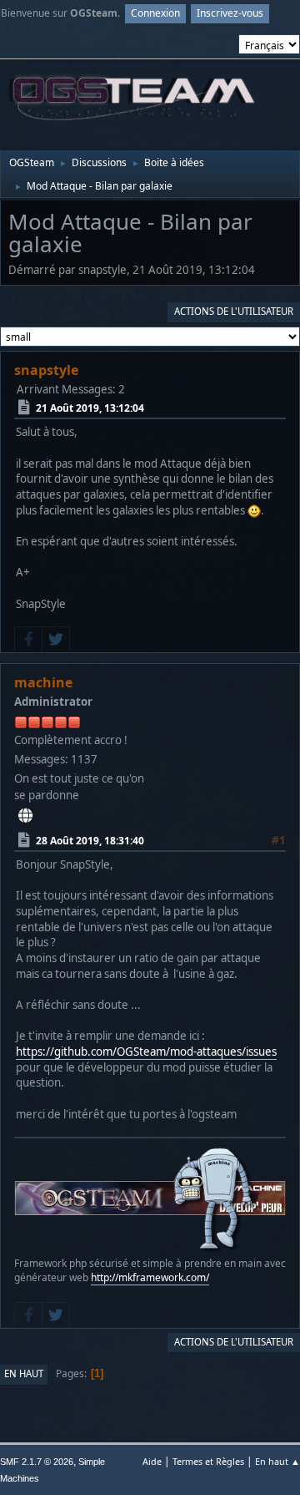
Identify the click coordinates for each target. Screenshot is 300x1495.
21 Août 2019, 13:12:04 (90, 408)
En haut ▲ (277, 1461)
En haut (23, 1373)
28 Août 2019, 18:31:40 (90, 840)
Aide (152, 1461)
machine (43, 682)
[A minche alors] (25, 816)
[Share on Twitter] (56, 639)
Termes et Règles (208, 1461)
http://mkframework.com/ (150, 1277)
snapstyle (46, 370)
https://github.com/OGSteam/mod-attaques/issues (146, 1051)
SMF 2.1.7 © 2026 (36, 1462)
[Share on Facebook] (28, 639)
